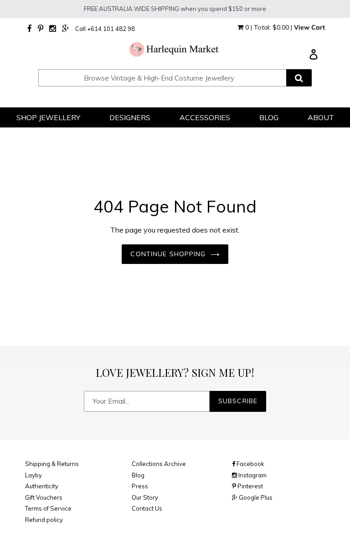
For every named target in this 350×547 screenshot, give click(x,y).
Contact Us (147, 508)
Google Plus (255, 497)
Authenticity (41, 486)
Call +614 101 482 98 (105, 28)
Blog (138, 475)
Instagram (252, 475)
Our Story (145, 497)
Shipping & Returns (52, 463)
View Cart (309, 27)
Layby (33, 475)
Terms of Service (48, 508)
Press (140, 486)
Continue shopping (168, 254)
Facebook (249, 463)
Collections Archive (159, 463)
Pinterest (249, 486)
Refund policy (44, 519)
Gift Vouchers (43, 497)
